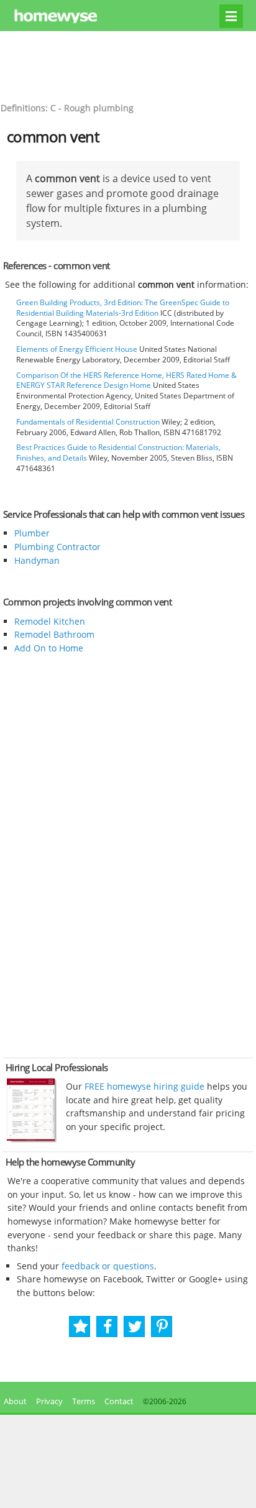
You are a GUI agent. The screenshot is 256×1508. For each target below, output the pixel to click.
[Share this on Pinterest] (162, 1327)
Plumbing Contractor (57, 547)
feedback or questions (108, 1266)
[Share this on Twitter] (135, 1327)
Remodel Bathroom (54, 634)
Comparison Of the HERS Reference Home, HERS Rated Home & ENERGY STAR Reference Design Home (126, 380)
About (13, 1401)
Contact (119, 1401)
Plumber (32, 533)
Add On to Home (48, 648)
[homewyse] (128, 16)
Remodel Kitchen (49, 621)
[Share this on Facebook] (107, 1327)
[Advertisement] (128, 65)
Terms (83, 1401)
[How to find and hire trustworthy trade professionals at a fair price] (32, 1139)
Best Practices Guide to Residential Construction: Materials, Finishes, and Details (118, 452)
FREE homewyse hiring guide (143, 1086)
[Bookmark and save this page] (80, 1327)
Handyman (37, 560)
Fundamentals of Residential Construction (88, 421)
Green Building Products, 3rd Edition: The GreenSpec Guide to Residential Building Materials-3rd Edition (122, 307)
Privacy (49, 1401)
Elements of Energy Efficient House (76, 349)
